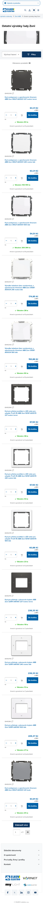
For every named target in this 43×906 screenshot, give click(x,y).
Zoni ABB (18, 16)
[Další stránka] (27, 832)
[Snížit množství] (6, 115)
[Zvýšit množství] (15, 115)
